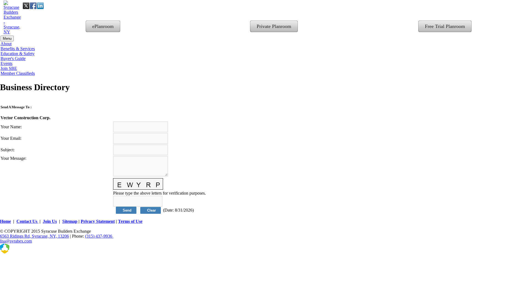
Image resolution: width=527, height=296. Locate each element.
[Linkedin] (40, 5)
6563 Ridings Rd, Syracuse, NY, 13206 (34, 236)
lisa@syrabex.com (16, 241)
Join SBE (9, 68)
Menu (7, 38)
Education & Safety (18, 53)
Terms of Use (130, 221)
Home (5, 221)
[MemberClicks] (27, 252)
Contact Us (27, 221)
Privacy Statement (98, 221)
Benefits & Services (18, 48)
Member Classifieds (18, 73)
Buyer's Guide (13, 58)
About (6, 43)
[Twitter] (26, 5)
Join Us (50, 221)
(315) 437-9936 (99, 236)
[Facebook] (33, 5)
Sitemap (69, 221)
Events (6, 63)
